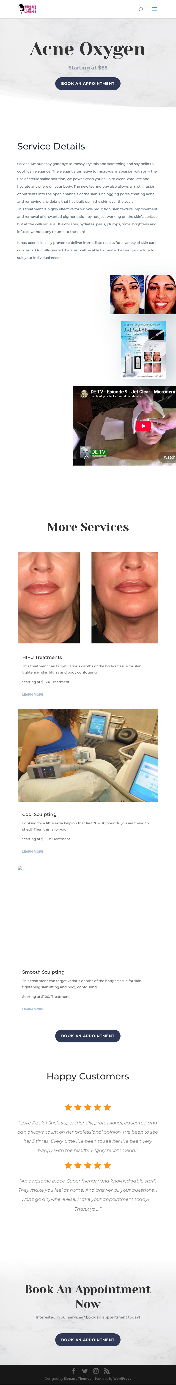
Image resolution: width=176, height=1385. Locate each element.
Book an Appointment (88, 1340)
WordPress (122, 1378)
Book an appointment (88, 83)
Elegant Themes (77, 1378)
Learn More (32, 694)
